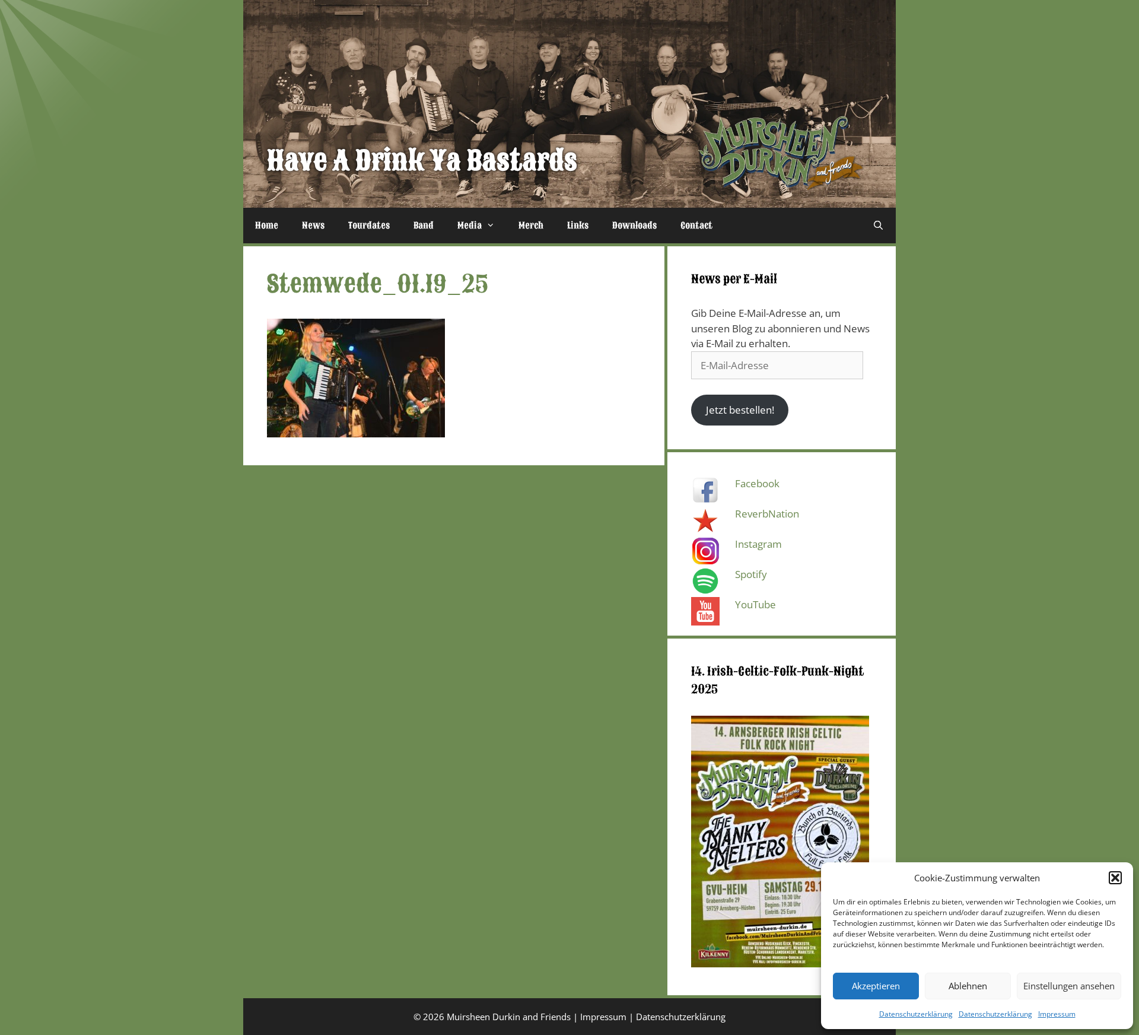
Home (266, 225)
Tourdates (369, 225)
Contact (696, 225)
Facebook (757, 483)
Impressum (1057, 1014)
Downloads (634, 225)
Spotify (751, 574)
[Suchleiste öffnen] (878, 225)
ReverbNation (767, 513)
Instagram (758, 544)
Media (469, 225)
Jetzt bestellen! (740, 410)
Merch (530, 225)
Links (577, 225)
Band (423, 225)
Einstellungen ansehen (1069, 986)
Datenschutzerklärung (916, 1014)
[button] (1115, 878)
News (313, 225)
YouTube (755, 604)
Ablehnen (968, 986)
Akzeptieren (876, 986)
